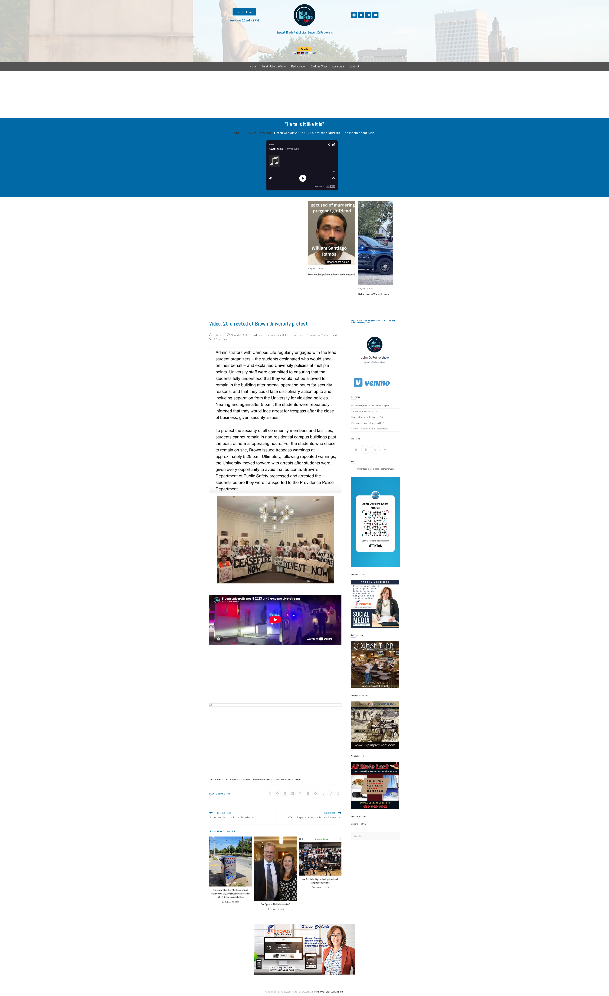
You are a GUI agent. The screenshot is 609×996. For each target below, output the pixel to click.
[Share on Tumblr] (323, 793)
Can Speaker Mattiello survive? (275, 904)
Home (253, 66)
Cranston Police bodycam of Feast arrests (369, 428)
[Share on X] (270, 793)
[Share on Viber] (300, 793)
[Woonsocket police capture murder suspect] (266, 233)
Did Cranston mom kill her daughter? (367, 423)
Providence (315, 335)
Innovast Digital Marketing (330, 992)
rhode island (330, 335)
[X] (365, 449)
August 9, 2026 (350, 228)
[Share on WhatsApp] (338, 793)
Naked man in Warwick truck (308, 294)
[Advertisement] (304, 94)
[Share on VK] (308, 793)
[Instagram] (368, 15)
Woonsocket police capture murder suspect (266, 274)
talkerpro (218, 335)
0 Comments (220, 339)
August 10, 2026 (300, 288)
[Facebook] (354, 15)
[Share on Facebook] (277, 793)
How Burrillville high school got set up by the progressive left (320, 880)
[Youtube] (375, 15)
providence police (278, 779)
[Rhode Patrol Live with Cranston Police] (363, 213)
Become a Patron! (359, 824)
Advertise (338, 66)
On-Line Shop (319, 66)
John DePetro (265, 335)
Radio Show (298, 66)
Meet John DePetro (274, 66)
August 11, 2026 (250, 268)
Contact (354, 66)
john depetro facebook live (228, 779)
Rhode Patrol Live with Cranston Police (363, 234)
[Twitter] (361, 15)
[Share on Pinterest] (285, 793)
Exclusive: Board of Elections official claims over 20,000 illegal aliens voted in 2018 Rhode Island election (230, 893)
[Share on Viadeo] (330, 793)
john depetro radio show (256, 779)
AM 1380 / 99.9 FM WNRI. (253, 133)
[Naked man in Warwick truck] (317, 243)
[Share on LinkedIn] (292, 793)
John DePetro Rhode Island (290, 335)
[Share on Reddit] (315, 793)
